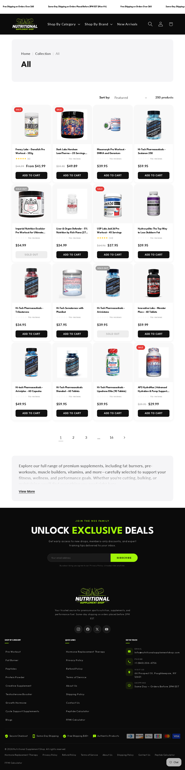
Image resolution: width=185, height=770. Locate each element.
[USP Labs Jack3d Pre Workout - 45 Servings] (112, 203)
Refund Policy (74, 668)
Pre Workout (13, 651)
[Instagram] (78, 629)
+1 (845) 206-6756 (145, 662)
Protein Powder (15, 677)
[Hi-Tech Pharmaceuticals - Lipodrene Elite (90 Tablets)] (112, 362)
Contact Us (73, 702)
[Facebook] (88, 629)
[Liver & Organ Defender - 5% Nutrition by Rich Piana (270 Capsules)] (72, 203)
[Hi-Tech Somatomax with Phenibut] (72, 283)
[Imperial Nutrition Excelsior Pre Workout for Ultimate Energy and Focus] (31, 203)
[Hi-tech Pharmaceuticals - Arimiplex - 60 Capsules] (31, 362)
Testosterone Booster (19, 694)
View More (27, 491)
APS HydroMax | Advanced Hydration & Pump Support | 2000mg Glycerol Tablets (153, 391)
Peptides (11, 668)
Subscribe (124, 557)
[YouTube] (107, 629)
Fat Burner (12, 660)
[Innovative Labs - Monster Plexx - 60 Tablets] (153, 283)
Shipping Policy (75, 694)
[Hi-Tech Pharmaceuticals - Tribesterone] (31, 283)
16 (112, 437)
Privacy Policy (74, 660)
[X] (97, 629)
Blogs (9, 719)
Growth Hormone (16, 702)
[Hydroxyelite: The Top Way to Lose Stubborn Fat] (153, 203)
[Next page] (124, 437)
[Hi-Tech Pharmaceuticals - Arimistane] (112, 283)
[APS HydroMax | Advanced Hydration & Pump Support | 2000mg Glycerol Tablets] (153, 362)
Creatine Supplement (18, 685)
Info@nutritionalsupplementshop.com (157, 652)
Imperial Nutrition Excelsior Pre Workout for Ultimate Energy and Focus (30, 232)
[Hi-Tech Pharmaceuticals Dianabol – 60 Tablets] (72, 362)
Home (26, 54)
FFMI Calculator (75, 719)
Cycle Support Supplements (22, 711)
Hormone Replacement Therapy (85, 651)
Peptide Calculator (77, 711)
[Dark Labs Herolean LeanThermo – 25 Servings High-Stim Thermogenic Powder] (72, 124)
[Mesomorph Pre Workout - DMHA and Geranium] (112, 124)
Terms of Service (76, 677)
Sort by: (104, 97)
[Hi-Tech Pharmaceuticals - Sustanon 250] (153, 124)
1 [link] (61, 437)
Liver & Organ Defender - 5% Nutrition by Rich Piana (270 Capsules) (72, 232)
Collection (43, 54)
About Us (71, 685)
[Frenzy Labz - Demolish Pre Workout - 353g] (31, 124)
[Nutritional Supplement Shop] (92, 596)
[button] (63, 24)
